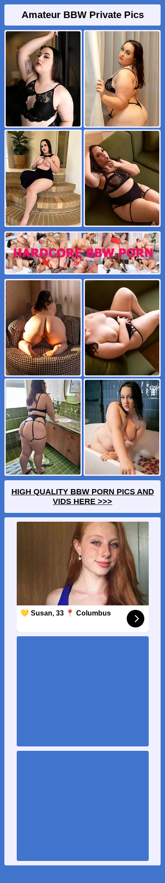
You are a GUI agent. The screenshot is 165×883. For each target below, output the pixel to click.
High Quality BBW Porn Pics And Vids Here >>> (82, 496)
